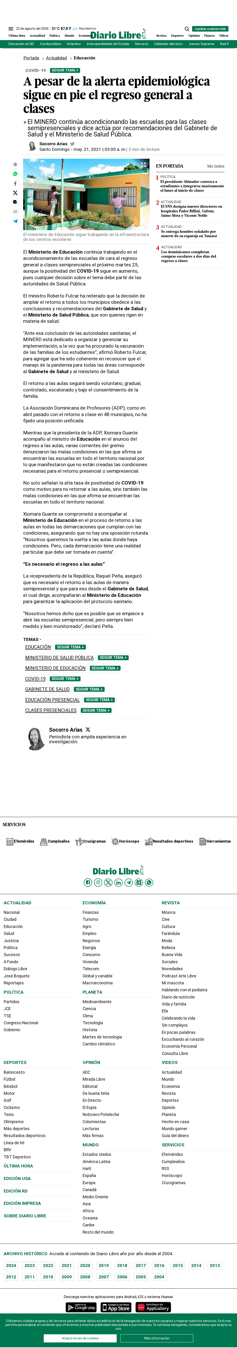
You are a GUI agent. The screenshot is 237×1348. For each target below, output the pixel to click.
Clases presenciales (51, 710)
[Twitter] (88, 729)
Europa (89, 1182)
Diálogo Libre (15, 969)
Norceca (141, 44)
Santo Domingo (54, 149)
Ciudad (10, 919)
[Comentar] (15, 202)
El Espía (90, 1107)
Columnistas (94, 1121)
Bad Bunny (228, 44)
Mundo (69, 35)
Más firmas (93, 1135)
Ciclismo (12, 1107)
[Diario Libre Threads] (139, 882)
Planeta (209, 35)
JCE (7, 1008)
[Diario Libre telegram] (129, 882)
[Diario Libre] (118, 33)
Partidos (11, 1001)
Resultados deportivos (25, 1135)
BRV (7, 1150)
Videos (223, 35)
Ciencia (89, 1008)
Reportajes (14, 983)
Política (55, 35)
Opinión (194, 35)
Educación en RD (21, 44)
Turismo (90, 919)
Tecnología (93, 1023)
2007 (104, 1277)
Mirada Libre (94, 1079)
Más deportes (17, 1128)
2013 (215, 1265)
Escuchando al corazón (183, 1039)
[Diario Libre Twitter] (108, 882)
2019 (104, 1265)
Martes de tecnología (102, 1037)
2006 (122, 1277)
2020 (85, 1265)
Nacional (12, 912)
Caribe (88, 1225)
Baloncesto (14, 1072)
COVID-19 (35, 678)
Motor (9, 1093)
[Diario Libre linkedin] (118, 882)
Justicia (11, 940)
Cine (166, 919)
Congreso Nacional (21, 1023)
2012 (11, 1277)
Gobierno (12, 1030)
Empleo (89, 933)
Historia (90, 1030)
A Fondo (11, 962)
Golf (7, 1100)
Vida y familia (174, 1004)
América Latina (96, 1161)
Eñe (165, 1011)
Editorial (90, 1086)
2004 (159, 1277)
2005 (141, 1277)
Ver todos (216, 166)
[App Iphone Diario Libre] (116, 1307)
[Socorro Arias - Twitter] (72, 144)
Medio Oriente (95, 1197)
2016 (159, 1265)
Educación (38, 647)
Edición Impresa (22, 1203)
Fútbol (9, 1079)
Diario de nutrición (178, 997)
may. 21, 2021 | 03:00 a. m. (100, 149)
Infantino (74, 44)
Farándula (171, 933)
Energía (89, 947)
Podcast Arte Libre (179, 976)
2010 (48, 1277)
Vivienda (90, 962)
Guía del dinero (175, 1135)
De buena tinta (96, 1093)
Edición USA (17, 1178)
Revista (161, 35)
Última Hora (17, 35)
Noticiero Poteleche (101, 1114)
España (89, 1175)
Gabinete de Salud (47, 689)
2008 (85, 1277)
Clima (88, 1016)
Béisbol (10, 1086)
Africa (88, 1211)
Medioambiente (97, 1001)
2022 (48, 1265)
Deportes (177, 35)
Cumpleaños (173, 1161)
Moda (167, 940)
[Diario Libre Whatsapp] (149, 882)
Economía (86, 35)
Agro (87, 926)
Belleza (168, 947)
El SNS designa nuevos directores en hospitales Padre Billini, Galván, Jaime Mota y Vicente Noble (191, 211)
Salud (9, 933)
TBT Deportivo (17, 1157)
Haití (87, 1168)
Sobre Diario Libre (25, 1216)
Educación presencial (52, 700)
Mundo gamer (174, 1128)
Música (168, 912)
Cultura (168, 926)
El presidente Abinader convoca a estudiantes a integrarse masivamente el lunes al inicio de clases (192, 186)
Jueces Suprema (201, 44)
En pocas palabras (179, 1032)
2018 (122, 1265)
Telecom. (91, 969)
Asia (87, 1204)
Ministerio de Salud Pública (59, 657)
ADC (86, 1072)
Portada (31, 58)
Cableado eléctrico (168, 44)
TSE (7, 1016)
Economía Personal (179, 1046)
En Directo (92, 1100)
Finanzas (91, 912)
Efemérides (172, 1154)
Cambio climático (99, 1044)
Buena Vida (172, 954)
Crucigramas (174, 1182)
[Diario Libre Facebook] (88, 882)
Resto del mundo (98, 1232)
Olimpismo (14, 1121)
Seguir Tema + (65, 70)
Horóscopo (172, 1175)
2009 (67, 1277)
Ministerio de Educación (55, 668)
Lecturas (91, 1128)
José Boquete (17, 976)
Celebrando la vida (178, 1018)
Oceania (90, 1218)
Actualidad (37, 35)
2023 (30, 1265)
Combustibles (50, 44)
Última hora (18, 1166)
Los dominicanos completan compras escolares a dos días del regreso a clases (188, 256)
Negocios (91, 940)
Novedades (172, 969)
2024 (11, 1265)
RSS (165, 1168)
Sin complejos (175, 1025)
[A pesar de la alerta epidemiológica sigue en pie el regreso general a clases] (15, 173)
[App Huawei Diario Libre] (153, 1307)
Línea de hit (14, 1143)
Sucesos (12, 954)
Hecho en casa (175, 1121)
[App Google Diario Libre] (81, 1307)
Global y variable (97, 976)
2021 (67, 1265)
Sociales (170, 962)
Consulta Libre (175, 1053)
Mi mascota (173, 983)
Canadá (90, 1189)
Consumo (91, 954)
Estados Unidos (97, 1154)
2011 (30, 1277)
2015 (178, 1265)
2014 (196, 1265)
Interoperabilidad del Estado (108, 44)
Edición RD (16, 1191)
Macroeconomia (98, 983)
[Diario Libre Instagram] (98, 882)
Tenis (9, 1114)
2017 (141, 1265)
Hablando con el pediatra (184, 990)
